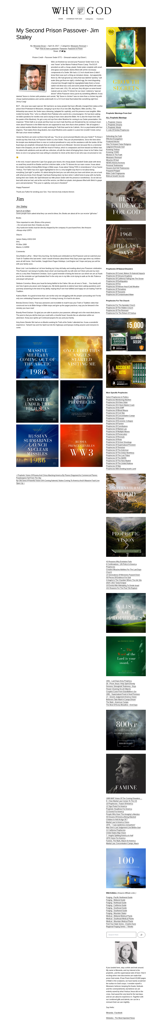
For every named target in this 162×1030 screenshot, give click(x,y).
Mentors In (110, 155)
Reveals (117, 147)
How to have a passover (49, 49)
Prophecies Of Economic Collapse (119, 421)
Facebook (100, 19)
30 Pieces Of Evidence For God (118, 577)
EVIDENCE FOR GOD (74, 19)
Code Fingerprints (118, 173)
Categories (89, 19)
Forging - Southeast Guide (116, 908)
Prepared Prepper (113, 171)
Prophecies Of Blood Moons (117, 410)
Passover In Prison (75, 49)
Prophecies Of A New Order (117, 402)
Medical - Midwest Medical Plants (119, 916)
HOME (60, 19)
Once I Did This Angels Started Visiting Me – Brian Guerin (80, 338)
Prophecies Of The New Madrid (118, 461)
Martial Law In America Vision (117, 822)
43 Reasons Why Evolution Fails (119, 562)
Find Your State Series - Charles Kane (121, 924)
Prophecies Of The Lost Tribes (118, 455)
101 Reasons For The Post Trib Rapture (121, 588)
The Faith (118, 155)
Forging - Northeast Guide (116, 903)
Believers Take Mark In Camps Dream (121, 699)
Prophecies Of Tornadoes (116, 289)
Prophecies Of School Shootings (119, 442)
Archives (121, 163)
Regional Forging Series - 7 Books (119, 927)
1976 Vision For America (115, 838)
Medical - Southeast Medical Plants (120, 919)
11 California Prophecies (115, 830)
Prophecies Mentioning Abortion (118, 400)
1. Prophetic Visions (114, 122)
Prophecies (124, 130)
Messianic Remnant (78, 46)
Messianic (110, 157)
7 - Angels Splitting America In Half (119, 835)
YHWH (116, 152)
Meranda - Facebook (114, 1013)
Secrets (121, 176)
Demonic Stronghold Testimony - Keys (121, 686)
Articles (115, 163)
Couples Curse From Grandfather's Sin (121, 692)
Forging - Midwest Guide (115, 900)
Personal (110, 165)
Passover (63, 49)
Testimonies (118, 165)
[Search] (141, 935)
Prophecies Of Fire (113, 284)
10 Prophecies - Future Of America (119, 804)
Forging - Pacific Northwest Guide (119, 897)
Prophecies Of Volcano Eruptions (119, 276)
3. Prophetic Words (113, 127)
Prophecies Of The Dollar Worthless (120, 453)
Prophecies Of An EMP (115, 408)
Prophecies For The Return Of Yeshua (121, 313)
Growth (115, 176)
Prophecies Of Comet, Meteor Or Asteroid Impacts (125, 273)
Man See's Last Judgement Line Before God (123, 827)
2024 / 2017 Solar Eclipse (116, 583)
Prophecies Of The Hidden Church (119, 308)
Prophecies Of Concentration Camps (120, 416)
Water (131, 294)
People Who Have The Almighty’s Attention (123, 814)
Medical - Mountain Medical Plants (119, 921)
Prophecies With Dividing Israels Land (121, 469)
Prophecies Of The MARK (116, 458)
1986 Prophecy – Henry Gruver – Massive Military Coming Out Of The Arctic (35, 338)
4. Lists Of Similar (113, 130)
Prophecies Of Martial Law (116, 429)
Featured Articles (112, 141)
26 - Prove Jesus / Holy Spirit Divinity (120, 684)
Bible (108, 173)
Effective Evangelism (114, 139)
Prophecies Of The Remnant (117, 310)
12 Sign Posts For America (116, 806)
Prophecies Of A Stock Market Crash (120, 405)
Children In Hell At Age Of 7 (117, 820)
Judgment (110, 147)
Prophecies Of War (113, 466)
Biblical (109, 176)
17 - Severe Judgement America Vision (121, 697)
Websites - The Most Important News (120, 1018)
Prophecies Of (112, 294)
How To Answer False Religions (118, 144)
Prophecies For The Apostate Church (120, 305)
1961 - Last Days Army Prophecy (119, 681)
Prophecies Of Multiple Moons (118, 432)
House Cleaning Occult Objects (118, 689)
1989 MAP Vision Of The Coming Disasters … (124, 798)
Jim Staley (21, 206)
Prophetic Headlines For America (119, 809)
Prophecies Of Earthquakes (117, 281)
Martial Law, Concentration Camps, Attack (122, 843)
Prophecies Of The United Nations (119, 463)
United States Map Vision (116, 833)
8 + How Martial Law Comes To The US (121, 801)
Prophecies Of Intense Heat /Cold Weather (122, 287)
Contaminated (123, 294)
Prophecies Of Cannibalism (117, 426)
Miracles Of (110, 160)
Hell (118, 168)
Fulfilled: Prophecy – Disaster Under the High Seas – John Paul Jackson (37, 383)
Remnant (118, 157)
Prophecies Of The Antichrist (117, 450)
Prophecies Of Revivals (115, 437)
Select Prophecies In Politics (117, 397)
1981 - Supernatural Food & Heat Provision (123, 694)
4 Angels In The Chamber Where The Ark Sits (124, 580)
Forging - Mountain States (116, 913)
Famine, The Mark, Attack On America (121, 841)
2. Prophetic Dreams (114, 125)
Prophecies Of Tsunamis (115, 292)
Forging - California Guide (116, 905)
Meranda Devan (39, 46)
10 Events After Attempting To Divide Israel (122, 585)
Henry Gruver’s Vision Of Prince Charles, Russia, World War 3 (79, 427)
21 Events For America (115, 812)
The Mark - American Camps (117, 702)
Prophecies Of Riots (114, 439)
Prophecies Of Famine (115, 424)
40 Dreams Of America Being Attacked (121, 817)
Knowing (110, 152)
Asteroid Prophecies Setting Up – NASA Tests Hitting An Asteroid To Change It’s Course (81, 383)
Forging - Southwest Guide (116, 911)
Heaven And (111, 168)
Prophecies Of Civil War (115, 413)
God (123, 147)
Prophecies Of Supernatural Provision (121, 445)
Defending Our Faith (114, 136)
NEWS (109, 163)
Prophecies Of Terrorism (115, 447)
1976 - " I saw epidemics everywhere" (120, 825)
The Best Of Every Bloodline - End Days (121, 705)
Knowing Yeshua (112, 149)
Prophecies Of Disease (115, 418)
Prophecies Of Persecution (116, 434)
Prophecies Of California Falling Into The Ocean (125, 279)
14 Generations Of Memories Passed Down (123, 575)
